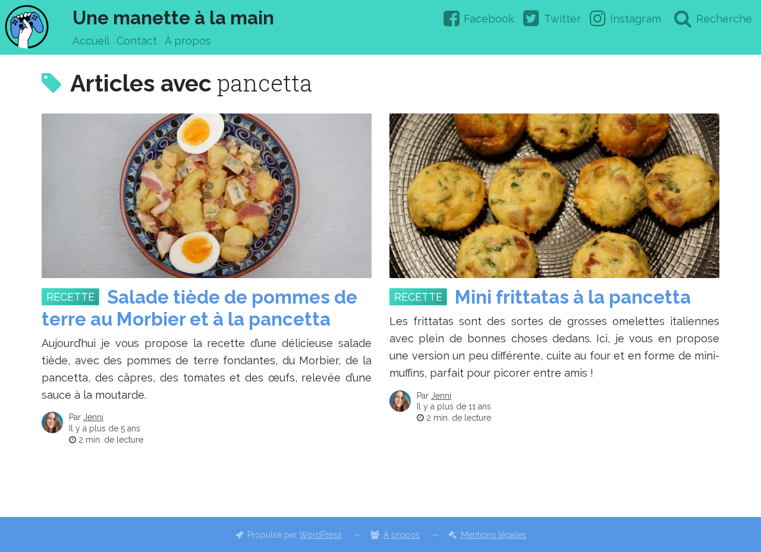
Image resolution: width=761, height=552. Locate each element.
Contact (137, 40)
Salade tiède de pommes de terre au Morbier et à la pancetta (199, 308)
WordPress (320, 535)
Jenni (93, 417)
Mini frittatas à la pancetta (573, 297)
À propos (188, 40)
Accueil (91, 40)
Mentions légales (493, 535)
